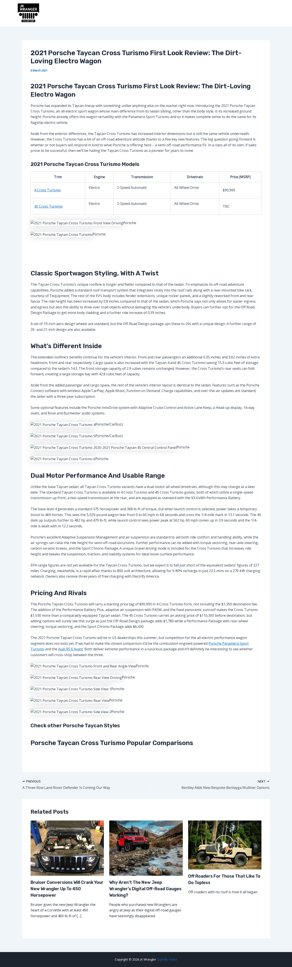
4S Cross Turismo (48, 206)
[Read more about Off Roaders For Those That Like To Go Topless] (224, 844)
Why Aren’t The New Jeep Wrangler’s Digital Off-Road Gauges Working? (145, 889)
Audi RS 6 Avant (70, 649)
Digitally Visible (167, 959)
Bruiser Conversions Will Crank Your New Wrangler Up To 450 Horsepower (67, 889)
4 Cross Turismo (47, 190)
